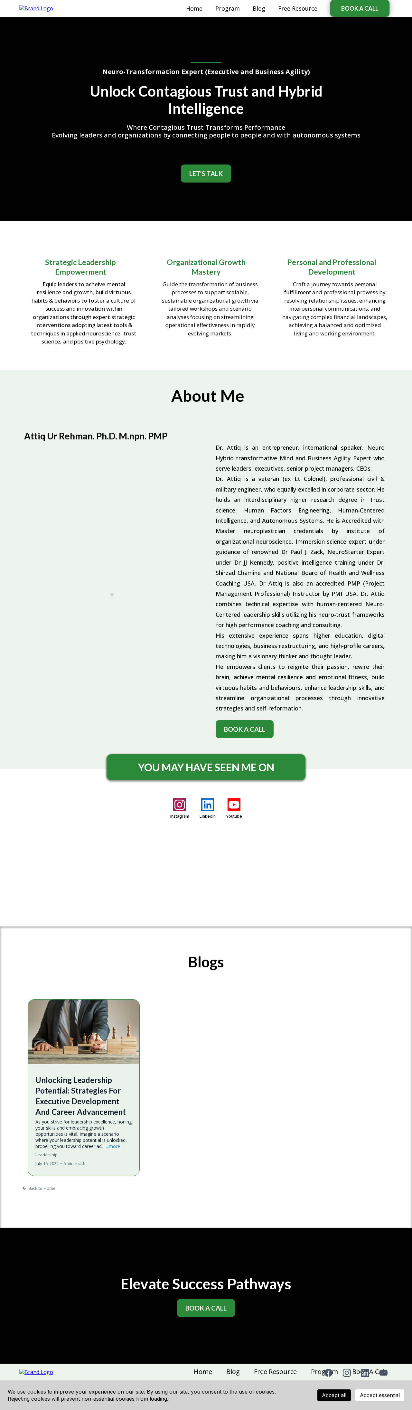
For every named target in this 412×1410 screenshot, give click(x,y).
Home (194, 8)
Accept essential (380, 1395)
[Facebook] (328, 1373)
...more (113, 1146)
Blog (259, 8)
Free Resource (297, 8)
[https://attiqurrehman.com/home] (36, 8)
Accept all (334, 1395)
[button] (84, 1087)
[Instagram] (347, 1373)
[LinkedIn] (365, 1373)
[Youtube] (383, 1373)
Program (227, 8)
